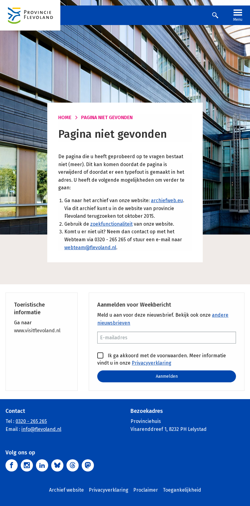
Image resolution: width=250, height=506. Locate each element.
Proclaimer (145, 490)
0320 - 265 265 (31, 421)
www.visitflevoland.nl (37, 330)
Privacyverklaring (151, 363)
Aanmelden (167, 376)
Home (64, 117)
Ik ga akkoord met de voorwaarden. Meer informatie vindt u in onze (161, 359)
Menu (237, 19)
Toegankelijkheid (182, 490)
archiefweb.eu (167, 200)
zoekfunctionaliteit (111, 224)
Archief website (66, 490)
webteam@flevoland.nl (90, 247)
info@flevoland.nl (41, 429)
